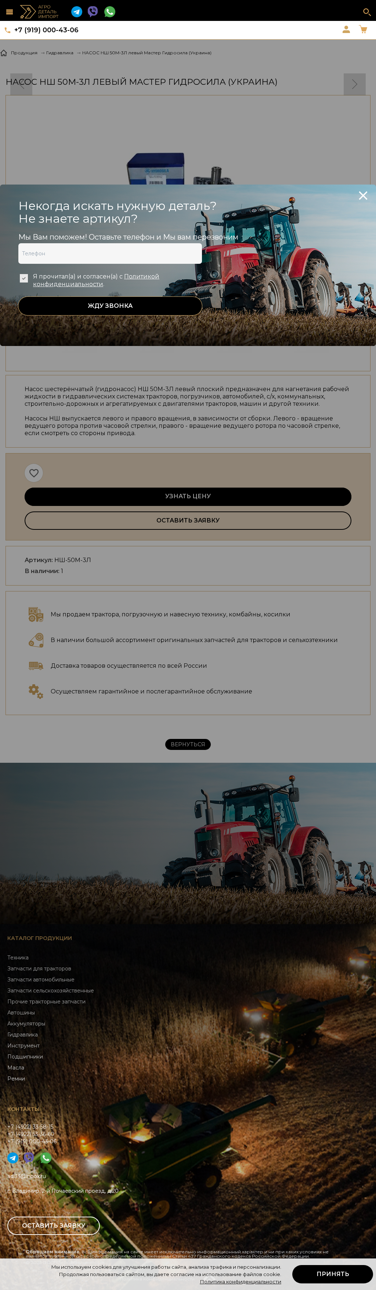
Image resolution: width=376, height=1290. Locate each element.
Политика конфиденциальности (240, 1281)
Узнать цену (188, 496)
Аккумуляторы (26, 1023)
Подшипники (25, 1056)
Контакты (23, 1109)
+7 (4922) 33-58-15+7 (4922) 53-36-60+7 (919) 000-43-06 (32, 1134)
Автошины (21, 1012)
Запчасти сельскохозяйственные (50, 990)
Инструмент (23, 1045)
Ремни (16, 1078)
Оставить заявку (188, 520)
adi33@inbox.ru (26, 1176)
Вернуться (188, 744)
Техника (18, 957)
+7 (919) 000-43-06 (46, 30)
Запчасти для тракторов (39, 968)
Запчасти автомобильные (41, 979)
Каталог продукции (39, 938)
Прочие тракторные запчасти (46, 1001)
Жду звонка (110, 305)
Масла (15, 1067)
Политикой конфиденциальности (96, 280)
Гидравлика (22, 1034)
